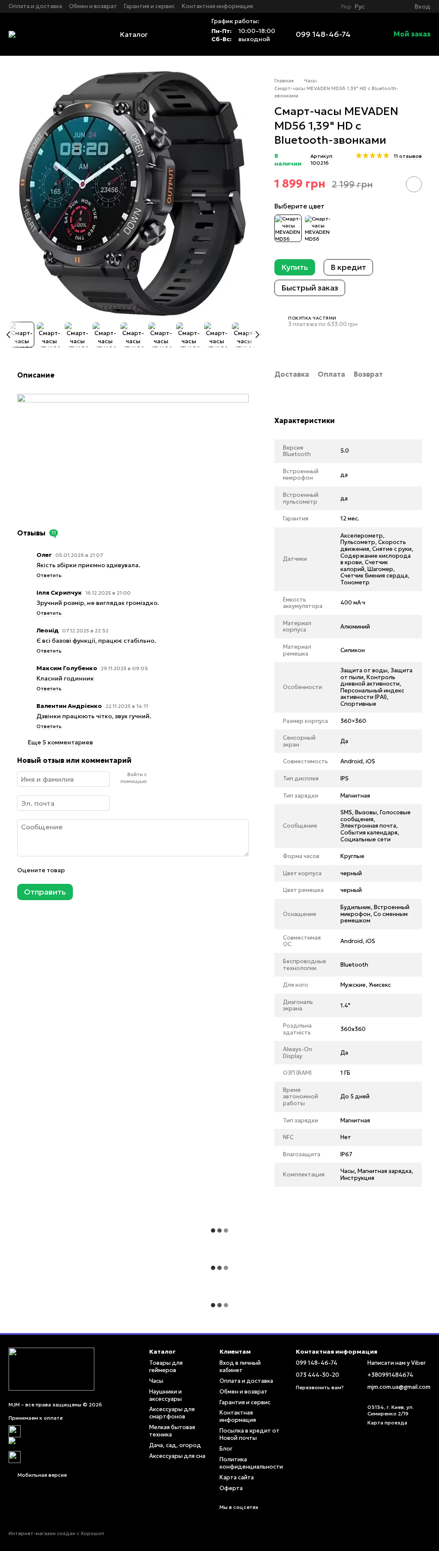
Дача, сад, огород (175, 1445)
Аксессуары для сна (177, 1456)
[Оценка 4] (119, 870)
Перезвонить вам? (320, 1387)
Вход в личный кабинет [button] (240, 1366)
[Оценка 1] (78, 870)
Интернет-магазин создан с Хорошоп (56, 1533)
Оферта (231, 1488)
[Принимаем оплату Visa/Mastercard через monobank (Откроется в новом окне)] (72, 1443)
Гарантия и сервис (149, 6)
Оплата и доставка (35, 6)
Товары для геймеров (166, 1366)
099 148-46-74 (323, 34)
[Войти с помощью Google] (170, 778)
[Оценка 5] (133, 870)
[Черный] (288, 228)
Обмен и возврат (93, 6)
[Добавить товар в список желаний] (414, 184)
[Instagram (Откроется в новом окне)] (316, 6)
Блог (226, 1448)
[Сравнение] (376, 6)
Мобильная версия (41, 1475)
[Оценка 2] (92, 870)
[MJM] (51, 1368)
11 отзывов (408, 156)
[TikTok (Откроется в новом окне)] (326, 6)
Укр (345, 6)
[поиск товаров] (185, 34)
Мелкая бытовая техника (172, 1431)
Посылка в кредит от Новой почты (250, 1434)
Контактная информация (217, 6)
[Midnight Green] (317, 228)
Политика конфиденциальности (251, 1463)
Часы (156, 1381)
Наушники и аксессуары (165, 1395)
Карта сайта (237, 1477)
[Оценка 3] (106, 870)
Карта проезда (387, 1422)
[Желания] (392, 6)
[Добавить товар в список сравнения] (389, 184)
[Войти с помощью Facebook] (156, 778)
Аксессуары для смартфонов (172, 1413)
